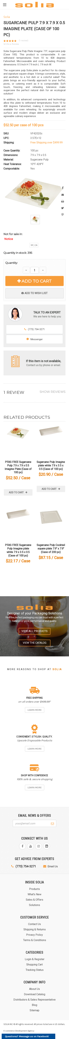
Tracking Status (35, 969)
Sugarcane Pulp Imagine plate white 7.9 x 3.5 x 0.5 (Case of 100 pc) (51, 465)
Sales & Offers (34, 899)
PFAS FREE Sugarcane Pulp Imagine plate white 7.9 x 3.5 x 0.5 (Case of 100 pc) (18, 550)
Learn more (34, 710)
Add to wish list (36, 293)
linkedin (46, 846)
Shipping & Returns (34, 929)
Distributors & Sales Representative (34, 999)
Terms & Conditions (34, 940)
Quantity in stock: (18, 252)
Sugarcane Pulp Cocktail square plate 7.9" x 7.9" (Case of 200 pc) (51, 548)
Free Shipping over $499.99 (46, 142)
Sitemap (34, 1010)
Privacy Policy (34, 934)
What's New (34, 894)
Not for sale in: (13, 237)
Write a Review (11, 44)
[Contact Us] (15, 361)
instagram (38, 846)
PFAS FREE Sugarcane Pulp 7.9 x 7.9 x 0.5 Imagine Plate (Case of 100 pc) (18, 467)
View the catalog (34, 642)
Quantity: (11, 262)
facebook (22, 846)
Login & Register (34, 959)
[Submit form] (52, 823)
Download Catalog (34, 994)
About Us (34, 989)
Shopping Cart (34, 964)
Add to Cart (37, 280)
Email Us (53, 866)
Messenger (36, 339)
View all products (34, 631)
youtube (30, 846)
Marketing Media (44, 1031)
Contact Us (34, 924)
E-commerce (9, 1031)
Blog (34, 1005)
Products (34, 889)
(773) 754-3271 (36, 329)
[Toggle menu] (4, 4)
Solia (57, 669)
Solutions (34, 905)
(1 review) (23, 40)
